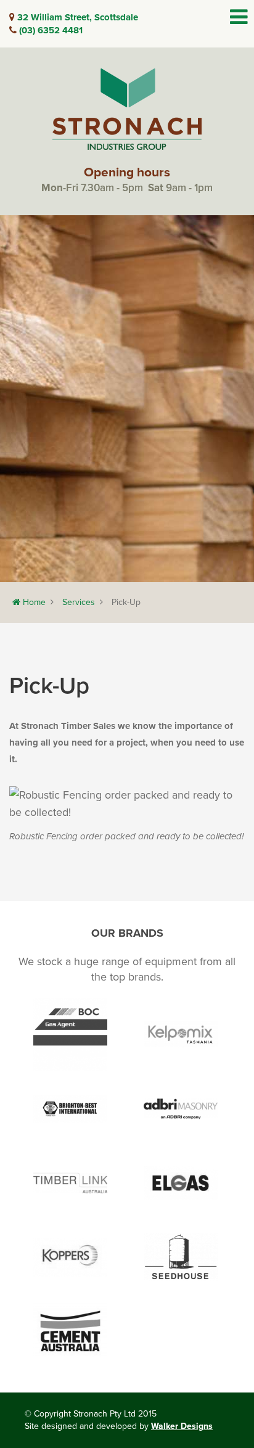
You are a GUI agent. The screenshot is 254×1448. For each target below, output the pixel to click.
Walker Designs (182, 1426)
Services (78, 602)
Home (33, 602)
